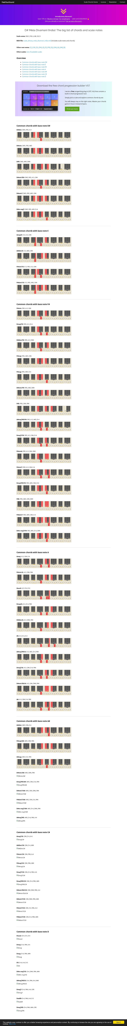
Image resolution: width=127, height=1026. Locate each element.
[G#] (55, 47)
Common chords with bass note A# (34, 72)
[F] (46, 47)
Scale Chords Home (91, 2)
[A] (58, 47)
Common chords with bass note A (34, 69)
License (103, 2)
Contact (122, 2)
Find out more (72, 109)
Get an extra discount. (73, 21)
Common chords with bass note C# (34, 74)
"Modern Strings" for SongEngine (58, 19)
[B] (64, 47)
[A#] (61, 47)
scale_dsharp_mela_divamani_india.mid (37, 41)
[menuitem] (8, 2)
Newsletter (113, 2)
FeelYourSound (8, 2)
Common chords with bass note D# (34, 62)
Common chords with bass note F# (34, 67)
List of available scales (34, 52)
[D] (37, 47)
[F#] (48, 47)
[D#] (40, 47)
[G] (52, 47)
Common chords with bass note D (34, 76)
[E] (43, 47)
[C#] (33, 47)
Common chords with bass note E (34, 65)
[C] (31, 47)
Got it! (118, 1022)
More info (12, 1024)
